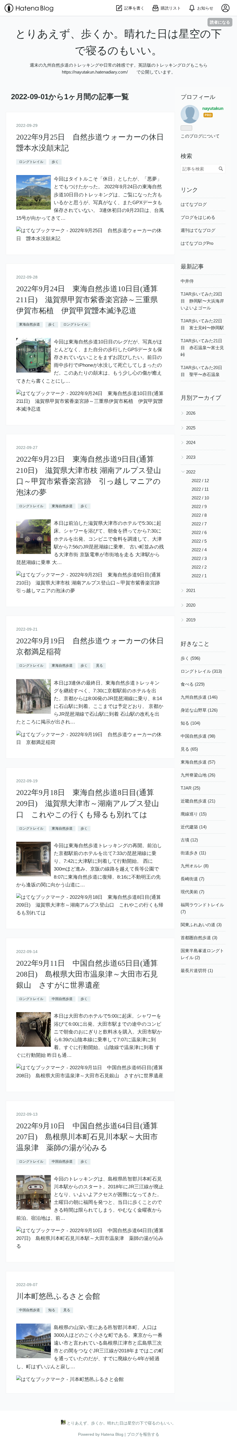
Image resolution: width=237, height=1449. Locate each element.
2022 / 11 (200, 489)
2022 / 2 (199, 567)
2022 (190, 471)
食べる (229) (193, 684)
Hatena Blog (112, 1434)
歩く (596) (190, 658)
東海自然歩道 (29, 324)
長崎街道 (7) (192, 878)
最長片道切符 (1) (197, 970)
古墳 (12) (189, 839)
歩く (55, 162)
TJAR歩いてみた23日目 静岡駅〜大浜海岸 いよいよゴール (204, 301)
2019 (190, 619)
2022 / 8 (199, 515)
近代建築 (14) (194, 826)
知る (51, 1310)
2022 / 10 (200, 497)
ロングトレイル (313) (201, 671)
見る (99, 666)
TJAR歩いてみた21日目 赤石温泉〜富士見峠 (202, 347)
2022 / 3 (199, 558)
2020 (190, 605)
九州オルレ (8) (195, 865)
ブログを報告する (143, 1434)
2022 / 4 (199, 549)
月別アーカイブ (201, 397)
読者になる (220, 22)
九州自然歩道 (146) (199, 697)
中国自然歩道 (62, 999)
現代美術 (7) (192, 891)
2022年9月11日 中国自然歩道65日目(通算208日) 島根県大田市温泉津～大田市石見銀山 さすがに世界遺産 (87, 974)
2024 (190, 442)
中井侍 (187, 281)
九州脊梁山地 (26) (198, 775)
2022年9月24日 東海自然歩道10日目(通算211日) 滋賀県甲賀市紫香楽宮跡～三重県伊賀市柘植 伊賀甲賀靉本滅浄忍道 (87, 300)
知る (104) (190, 723)
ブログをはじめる (198, 217)
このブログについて (200, 136)
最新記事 (192, 266)
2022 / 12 (200, 480)
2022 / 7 (199, 523)
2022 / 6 (199, 532)
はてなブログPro (197, 243)
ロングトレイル (31, 162)
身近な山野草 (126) (199, 710)
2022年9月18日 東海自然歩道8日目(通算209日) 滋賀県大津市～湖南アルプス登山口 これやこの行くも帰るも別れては (87, 803)
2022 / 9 (199, 506)
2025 (190, 427)
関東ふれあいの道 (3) (201, 924)
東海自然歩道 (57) (198, 762)
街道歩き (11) (193, 852)
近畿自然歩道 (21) (198, 800)
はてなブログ (194, 204)
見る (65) (189, 749)
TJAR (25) (190, 787)
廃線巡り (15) (194, 813)
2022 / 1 (199, 575)
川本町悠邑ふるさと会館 (58, 1296)
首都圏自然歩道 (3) (199, 937)
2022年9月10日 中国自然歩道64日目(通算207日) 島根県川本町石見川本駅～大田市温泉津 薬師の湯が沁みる (87, 1137)
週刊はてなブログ (198, 230)
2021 (190, 590)
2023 (190, 457)
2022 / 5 (199, 541)
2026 (190, 413)
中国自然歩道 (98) (198, 736)
